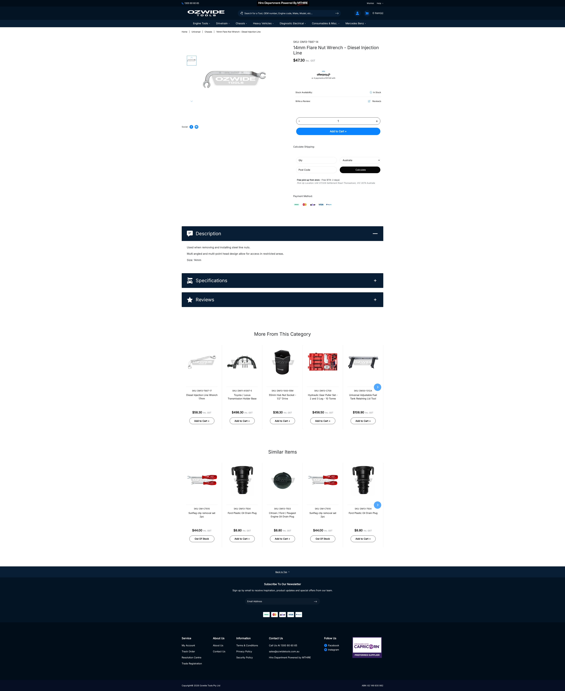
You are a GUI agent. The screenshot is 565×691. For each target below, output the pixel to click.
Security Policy (244, 657)
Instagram (333, 649)
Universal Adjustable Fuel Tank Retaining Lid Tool (363, 397)
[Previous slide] (192, 58)
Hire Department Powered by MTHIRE (290, 657)
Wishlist (370, 3)
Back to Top (281, 572)
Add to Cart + (338, 131)
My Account (188, 645)
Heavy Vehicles (262, 23)
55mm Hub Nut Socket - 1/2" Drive (282, 397)
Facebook (333, 645)
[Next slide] (192, 101)
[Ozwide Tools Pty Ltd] (206, 13)
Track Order (188, 651)
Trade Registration (192, 663)
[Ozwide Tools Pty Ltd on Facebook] (191, 127)
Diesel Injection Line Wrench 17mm (201, 397)
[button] (191, 61)
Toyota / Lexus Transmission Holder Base (242, 397)
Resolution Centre (191, 657)
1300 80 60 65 (192, 3)
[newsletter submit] (315, 601)
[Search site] (337, 13)
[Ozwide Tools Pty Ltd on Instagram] (196, 127)
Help (379, 3)
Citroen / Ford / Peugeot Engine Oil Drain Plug (282, 515)
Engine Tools (200, 23)
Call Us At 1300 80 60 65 (283, 645)
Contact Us (219, 651)
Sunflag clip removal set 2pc (201, 515)
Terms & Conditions (247, 645)
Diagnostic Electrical (292, 23)
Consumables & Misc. (324, 23)
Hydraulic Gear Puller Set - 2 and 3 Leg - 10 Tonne (323, 397)
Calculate (360, 169)
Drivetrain (222, 23)
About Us (218, 645)
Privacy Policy (244, 651)
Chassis (240, 23)
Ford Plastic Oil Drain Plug (242, 513)
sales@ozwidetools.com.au (284, 651)
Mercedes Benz (354, 23)
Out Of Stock (202, 538)
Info (323, 71)
